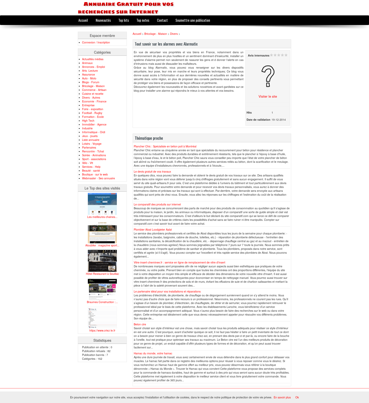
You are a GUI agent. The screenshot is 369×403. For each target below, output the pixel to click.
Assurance (88, 74)
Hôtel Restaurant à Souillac (102, 274)
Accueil (83, 20)
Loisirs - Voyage (91, 143)
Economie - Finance (94, 101)
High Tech (88, 120)
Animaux (87, 63)
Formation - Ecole (93, 117)
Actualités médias (92, 59)
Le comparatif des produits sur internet (157, 204)
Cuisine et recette (92, 94)
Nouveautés (103, 20)
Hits (249, 112)
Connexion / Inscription (96, 42)
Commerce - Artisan (94, 90)
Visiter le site (267, 96)
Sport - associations (94, 159)
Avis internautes (258, 55)
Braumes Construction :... (102, 302)
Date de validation (258, 119)
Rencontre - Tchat (93, 151)
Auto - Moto (89, 78)
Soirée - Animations (94, 155)
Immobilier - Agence (94, 124)
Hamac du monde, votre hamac (153, 353)
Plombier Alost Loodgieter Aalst (153, 229)
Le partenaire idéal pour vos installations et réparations (167, 291)
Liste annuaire (90, 140)
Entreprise (88, 105)
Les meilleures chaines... (102, 217)
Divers (174, 34)
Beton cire (140, 324)
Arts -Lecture (90, 70)
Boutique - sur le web (95, 174)
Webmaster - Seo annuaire (98, 178)
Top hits (123, 20)
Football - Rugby (92, 113)
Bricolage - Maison (93, 86)
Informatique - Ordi (93, 132)
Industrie (87, 128)
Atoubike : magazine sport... (102, 245)
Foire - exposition (92, 109)
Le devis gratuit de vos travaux (152, 171)
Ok (297, 397)
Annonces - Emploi (93, 67)
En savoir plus (282, 397)
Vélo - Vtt (87, 163)
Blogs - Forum (90, 82)
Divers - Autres (91, 97)
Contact (162, 20)
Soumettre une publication (192, 20)
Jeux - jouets (90, 136)
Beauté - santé (91, 170)
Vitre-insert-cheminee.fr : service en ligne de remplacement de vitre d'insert (179, 262)
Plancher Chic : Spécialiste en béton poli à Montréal (165, 146)
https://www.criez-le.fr (102, 330)
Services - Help (91, 167)
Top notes (142, 20)
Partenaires (89, 147)
